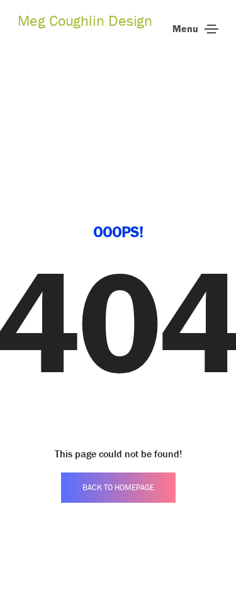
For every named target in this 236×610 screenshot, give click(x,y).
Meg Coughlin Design (85, 20)
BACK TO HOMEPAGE (118, 487)
